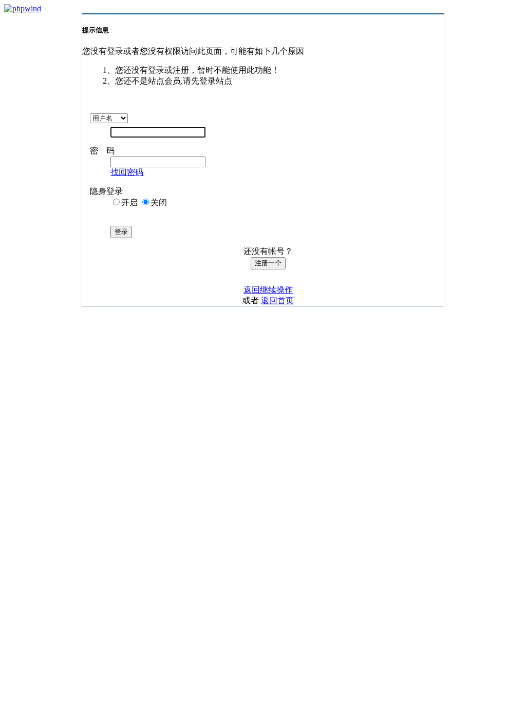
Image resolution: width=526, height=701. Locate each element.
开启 (129, 202)
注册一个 (268, 263)
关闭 (159, 202)
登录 (121, 232)
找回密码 (126, 172)
